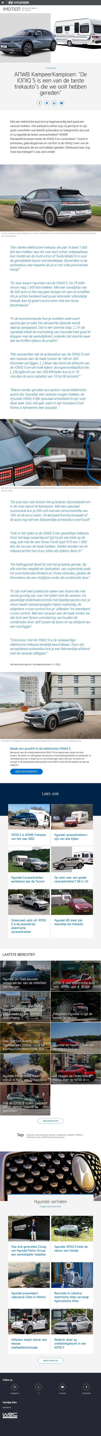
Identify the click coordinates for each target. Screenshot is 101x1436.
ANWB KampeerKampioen (53, 1137)
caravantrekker (41, 1135)
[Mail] (61, 103)
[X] (46, 103)
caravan (52, 1135)
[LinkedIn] (54, 103)
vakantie (71, 1135)
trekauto (30, 1135)
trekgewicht (61, 1135)
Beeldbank (7, 1407)
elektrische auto (34, 1137)
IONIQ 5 (79, 1135)
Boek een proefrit (26, 771)
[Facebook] (39, 103)
